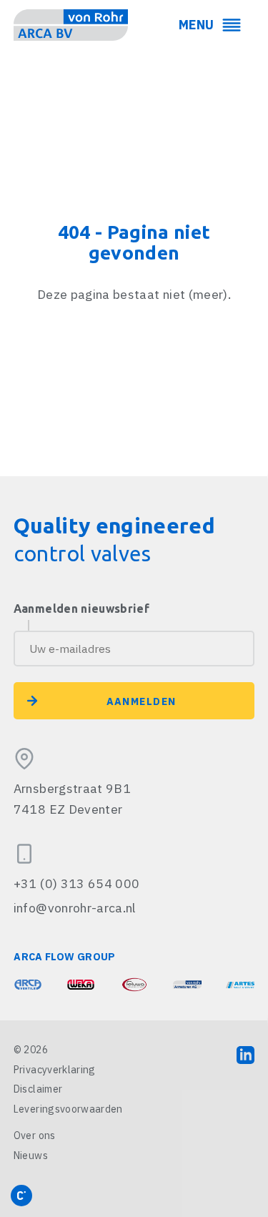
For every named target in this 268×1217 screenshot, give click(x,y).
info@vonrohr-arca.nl (75, 908)
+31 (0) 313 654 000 (77, 883)
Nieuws (31, 1155)
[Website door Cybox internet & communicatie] (21, 1195)
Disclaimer (38, 1089)
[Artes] (240, 984)
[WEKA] (80, 984)
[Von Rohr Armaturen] (187, 984)
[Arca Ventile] (28, 984)
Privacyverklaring (55, 1069)
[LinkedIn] (245, 1054)
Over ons (35, 1135)
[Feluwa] (134, 984)
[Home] (71, 25)
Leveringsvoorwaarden (68, 1109)
